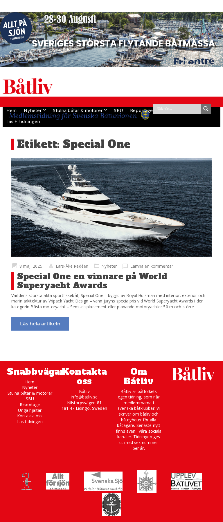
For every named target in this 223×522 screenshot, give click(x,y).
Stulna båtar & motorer (78, 110)
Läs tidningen (30, 421)
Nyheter (33, 110)
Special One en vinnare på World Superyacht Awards (92, 281)
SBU (118, 110)
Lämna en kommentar (151, 266)
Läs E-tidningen (23, 121)
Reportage (141, 110)
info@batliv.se (84, 397)
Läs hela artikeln (40, 324)
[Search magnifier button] (206, 109)
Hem (11, 110)
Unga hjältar (30, 410)
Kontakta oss (30, 415)
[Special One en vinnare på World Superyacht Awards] (111, 207)
